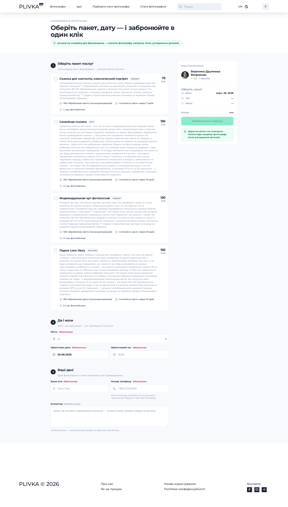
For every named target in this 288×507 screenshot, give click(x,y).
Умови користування (180, 484)
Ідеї (79, 6)
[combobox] (199, 6)
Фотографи (58, 6)
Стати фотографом (153, 6)
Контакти (254, 484)
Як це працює (111, 489)
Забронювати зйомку (207, 121)
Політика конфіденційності (184, 489)
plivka (29, 6)
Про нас (107, 484)
